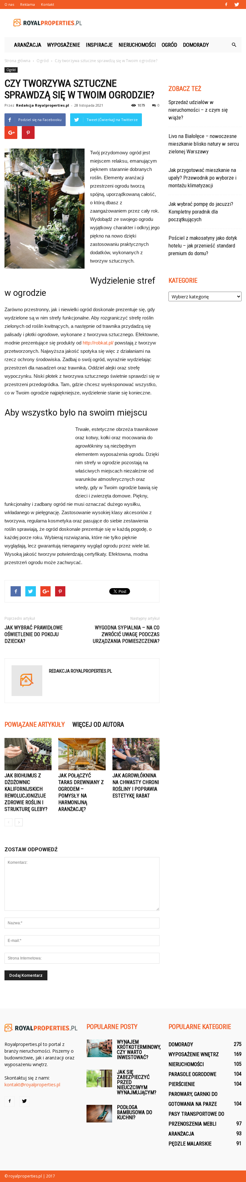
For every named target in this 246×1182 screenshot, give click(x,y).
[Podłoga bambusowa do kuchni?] (99, 1113)
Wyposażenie (63, 45)
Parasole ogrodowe (192, 1074)
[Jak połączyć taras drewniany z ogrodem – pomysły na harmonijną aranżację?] (81, 754)
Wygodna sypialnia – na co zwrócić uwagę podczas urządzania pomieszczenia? (126, 634)
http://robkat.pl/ (98, 342)
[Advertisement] (166, 23)
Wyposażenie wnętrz (193, 1054)
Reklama (27, 4)
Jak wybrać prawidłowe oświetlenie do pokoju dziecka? (33, 634)
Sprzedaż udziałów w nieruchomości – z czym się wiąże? (198, 110)
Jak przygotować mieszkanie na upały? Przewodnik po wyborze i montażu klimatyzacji (202, 178)
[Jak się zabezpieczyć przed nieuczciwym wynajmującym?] (99, 1078)
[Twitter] (237, 4)
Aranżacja (27, 45)
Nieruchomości (137, 45)
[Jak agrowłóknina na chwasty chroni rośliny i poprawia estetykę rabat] (136, 754)
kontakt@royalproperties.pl (32, 1084)
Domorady (196, 45)
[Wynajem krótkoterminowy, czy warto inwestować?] (99, 1048)
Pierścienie (181, 1084)
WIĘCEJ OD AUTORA (98, 724)
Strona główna (17, 60)
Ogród (169, 45)
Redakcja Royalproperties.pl (42, 105)
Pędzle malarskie (189, 1144)
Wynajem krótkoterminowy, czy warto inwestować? (139, 1049)
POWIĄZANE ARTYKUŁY (34, 724)
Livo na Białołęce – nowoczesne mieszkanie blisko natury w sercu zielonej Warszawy (203, 144)
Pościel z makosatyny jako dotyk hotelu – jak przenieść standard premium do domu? (202, 245)
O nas (9, 4)
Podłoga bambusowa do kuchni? (134, 1112)
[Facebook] (226, 4)
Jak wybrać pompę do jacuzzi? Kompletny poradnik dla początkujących (200, 212)
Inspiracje (99, 45)
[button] (234, 45)
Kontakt (47, 4)
